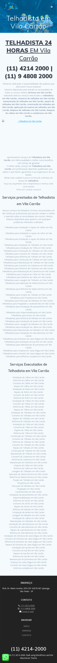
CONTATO (26, 635)
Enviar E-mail (27, 611)
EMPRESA (26, 630)
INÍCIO (26, 626)
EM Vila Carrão (28, 50)
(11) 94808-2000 (27, 608)
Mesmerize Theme (28, 658)
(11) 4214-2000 (27, 605)
